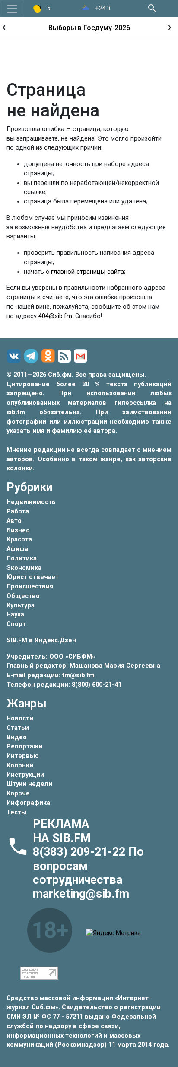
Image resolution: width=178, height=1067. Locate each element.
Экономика (23, 568)
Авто (14, 521)
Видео (16, 737)
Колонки (19, 765)
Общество (23, 596)
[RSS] (65, 356)
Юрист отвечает (32, 577)
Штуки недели (29, 784)
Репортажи (24, 746)
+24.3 (102, 8)
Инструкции (25, 775)
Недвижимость (31, 502)
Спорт (16, 624)
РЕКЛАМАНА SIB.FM (62, 831)
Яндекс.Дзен (55, 640)
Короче (18, 793)
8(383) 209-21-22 (80, 852)
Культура (20, 605)
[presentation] (4, 26)
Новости (19, 718)
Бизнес (17, 530)
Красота (19, 539)
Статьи (17, 728)
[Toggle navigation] (12, 8)
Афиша (17, 549)
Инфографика (28, 803)
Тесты (16, 812)
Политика (21, 558)
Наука (15, 614)
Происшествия (29, 586)
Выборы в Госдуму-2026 (89, 28)
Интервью (22, 756)
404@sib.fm (55, 316)
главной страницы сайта (87, 271)
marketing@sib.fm (81, 894)
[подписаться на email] (81, 356)
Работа (17, 511)
